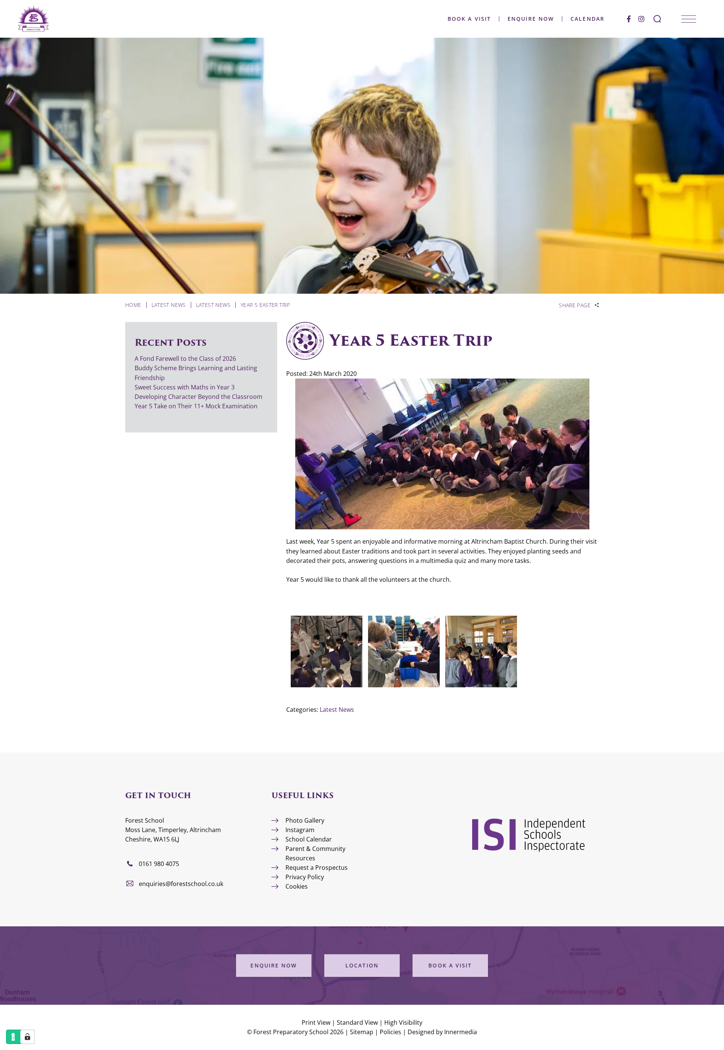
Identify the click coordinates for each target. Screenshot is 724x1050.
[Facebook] (629, 18)
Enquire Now (531, 18)
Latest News (337, 709)
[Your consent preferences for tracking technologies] (27, 1037)
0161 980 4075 (159, 864)
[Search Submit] (657, 19)
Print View (316, 1022)
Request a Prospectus (316, 867)
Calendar (587, 18)
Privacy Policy (304, 877)
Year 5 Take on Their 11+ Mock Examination (196, 406)
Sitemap (361, 1032)
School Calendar (308, 839)
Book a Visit (469, 18)
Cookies (296, 886)
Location (362, 965)
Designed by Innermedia (442, 1032)
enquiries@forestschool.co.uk (181, 884)
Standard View (357, 1022)
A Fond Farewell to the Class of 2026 (185, 358)
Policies (390, 1032)
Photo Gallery (304, 820)
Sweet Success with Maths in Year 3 (185, 387)
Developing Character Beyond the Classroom (198, 396)
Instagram (299, 830)
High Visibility (403, 1022)
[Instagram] (641, 18)
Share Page (575, 305)
